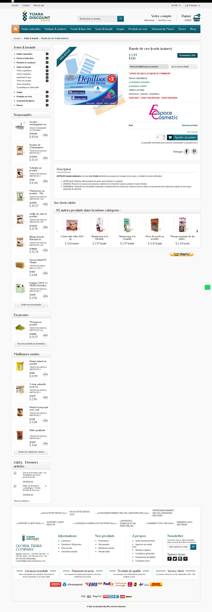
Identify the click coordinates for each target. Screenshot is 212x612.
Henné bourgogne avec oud (38, 408)
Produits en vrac (137, 29)
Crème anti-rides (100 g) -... (71, 237)
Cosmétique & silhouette (28, 87)
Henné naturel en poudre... (37, 362)
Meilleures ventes (106, 548)
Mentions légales (143, 550)
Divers (182, 29)
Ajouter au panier (185, 137)
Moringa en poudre (35, 323)
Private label (104, 551)
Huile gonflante (37, 430)
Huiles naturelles (30, 29)
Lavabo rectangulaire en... (38, 123)
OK (120, 19)
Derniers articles (26, 464)
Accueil (17, 38)
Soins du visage (24, 81)
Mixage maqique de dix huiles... (182, 237)
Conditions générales (145, 553)
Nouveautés (104, 544)
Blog (193, 29)
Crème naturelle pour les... (37, 385)
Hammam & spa (24, 77)
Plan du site (66, 548)
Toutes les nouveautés (31, 305)
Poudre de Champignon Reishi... (36, 147)
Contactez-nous (142, 561)
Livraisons (66, 541)
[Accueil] (15, 29)
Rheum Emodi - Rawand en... (37, 238)
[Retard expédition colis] (23, 1)
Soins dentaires (24, 84)
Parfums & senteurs (55, 29)
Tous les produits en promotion (31, 344)
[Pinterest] (194, 151)
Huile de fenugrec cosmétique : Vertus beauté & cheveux (32, 487)
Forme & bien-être (80, 29)
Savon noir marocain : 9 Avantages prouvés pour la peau (34, 474)
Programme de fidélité (145, 557)
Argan (120, 29)
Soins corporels (24, 74)
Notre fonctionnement (145, 541)
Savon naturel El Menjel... (37, 261)
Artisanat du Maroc (163, 29)
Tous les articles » (22, 501)
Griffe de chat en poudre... (38, 215)
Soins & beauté (103, 29)
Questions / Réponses (71, 544)
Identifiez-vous (164, 20)
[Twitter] (175, 559)
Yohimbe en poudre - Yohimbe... (35, 170)
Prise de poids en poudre (155, 237)
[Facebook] (169, 559)
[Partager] (186, 151)
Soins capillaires (24, 70)
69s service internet (116, 606)
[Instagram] (180, 559)
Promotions (104, 541)
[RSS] (18, 462)
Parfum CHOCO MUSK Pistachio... (38, 284)
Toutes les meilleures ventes (31, 452)
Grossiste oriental (69, 551)
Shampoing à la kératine (99, 237)
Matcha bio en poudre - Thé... (37, 192)
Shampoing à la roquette (127, 237)
